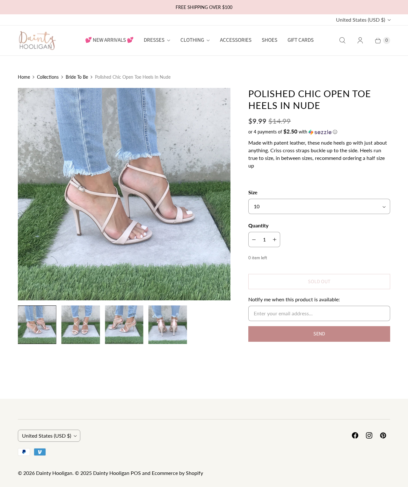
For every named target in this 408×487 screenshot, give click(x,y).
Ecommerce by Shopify (177, 473)
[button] (319, 132)
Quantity (258, 225)
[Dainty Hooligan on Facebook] (355, 435)
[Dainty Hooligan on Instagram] (369, 435)
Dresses (154, 40)
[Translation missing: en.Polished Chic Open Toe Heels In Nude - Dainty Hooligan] (37, 324)
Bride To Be (77, 77)
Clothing (192, 40)
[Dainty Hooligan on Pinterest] (383, 435)
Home (24, 77)
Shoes (269, 40)
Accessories (235, 40)
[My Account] (360, 40)
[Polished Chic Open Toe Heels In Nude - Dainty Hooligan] (124, 194)
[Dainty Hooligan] (37, 40)
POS (136, 473)
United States (360, 20)
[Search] (342, 40)
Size (253, 192)
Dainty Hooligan (54, 473)
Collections (48, 77)
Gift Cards (301, 40)
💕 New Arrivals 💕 (109, 40)
